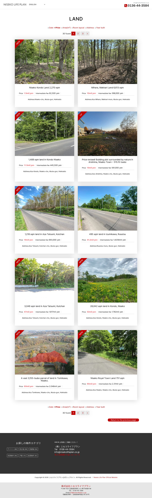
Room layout (78, 27)
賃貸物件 (32, 455)
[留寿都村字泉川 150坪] (107, 208)
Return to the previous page (123, 420)
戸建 (22, 455)
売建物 (33, 449)
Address (90, 27)
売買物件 (12, 455)
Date (51, 27)
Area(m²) (67, 27)
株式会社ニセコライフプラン (76, 486)
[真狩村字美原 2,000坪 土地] (107, 61)
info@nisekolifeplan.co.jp (78, 492)
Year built (100, 27)
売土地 (23, 449)
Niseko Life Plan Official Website (105, 477)
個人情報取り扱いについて (67, 454)
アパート (12, 449)
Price (58, 27)
